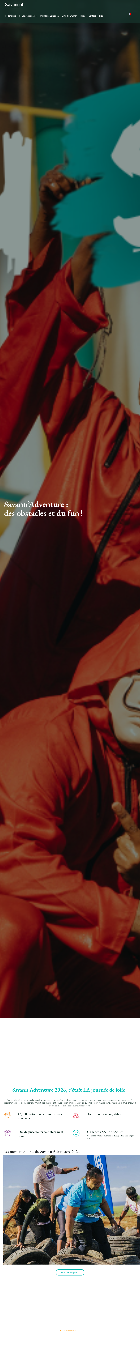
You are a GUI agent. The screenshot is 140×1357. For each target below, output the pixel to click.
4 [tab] (66, 1330)
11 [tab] (79, 1330)
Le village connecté (28, 16)
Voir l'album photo (70, 1272)
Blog (101, 16)
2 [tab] (62, 1330)
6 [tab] (70, 1330)
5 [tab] (68, 1330)
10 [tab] (77, 1330)
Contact (92, 16)
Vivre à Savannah (69, 16)
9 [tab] (75, 1330)
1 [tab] (60, 1330)
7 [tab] (71, 1330)
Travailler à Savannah (49, 16)
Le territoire (10, 16)
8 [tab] (73, 1330)
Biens (82, 16)
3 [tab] (64, 1330)
